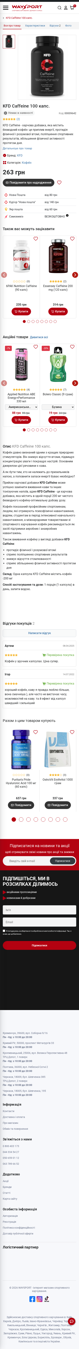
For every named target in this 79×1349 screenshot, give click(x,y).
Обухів (67, 1337)
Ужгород (47, 1333)
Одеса (44, 1329)
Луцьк (36, 1333)
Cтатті (6, 1192)
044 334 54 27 (11, 1152)
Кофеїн (26, 162)
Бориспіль (44, 1337)
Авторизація (10, 1215)
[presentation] (4, 275)
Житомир (54, 1325)
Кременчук (14, 1337)
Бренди (7, 1187)
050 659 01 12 (11, 1157)
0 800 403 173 (11, 1146)
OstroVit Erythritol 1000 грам (58, 781)
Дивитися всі (39, 337)
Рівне (28, 1333)
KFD (20, 155)
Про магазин (10, 1122)
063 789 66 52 (11, 1163)
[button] (5, 8)
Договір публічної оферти (18, 1233)
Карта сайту (10, 1198)
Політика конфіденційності (19, 1227)
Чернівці (57, 1321)
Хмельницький (16, 1325)
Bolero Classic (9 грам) (58, 394)
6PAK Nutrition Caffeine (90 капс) (21, 287)
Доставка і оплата (14, 1117)
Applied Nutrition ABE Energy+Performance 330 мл (21, 398)
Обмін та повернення (15, 1128)
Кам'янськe (25, 1341)
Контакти (8, 1111)
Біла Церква (29, 1337)
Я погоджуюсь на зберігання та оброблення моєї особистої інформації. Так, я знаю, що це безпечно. (37, 932)
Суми (21, 1333)
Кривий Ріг (68, 1333)
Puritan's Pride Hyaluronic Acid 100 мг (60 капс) (21, 783)
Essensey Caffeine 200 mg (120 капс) (58, 287)
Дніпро (16, 1321)
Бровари (56, 1337)
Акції (5, 1181)
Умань (57, 1333)
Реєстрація (9, 1221)
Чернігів (42, 1325)
